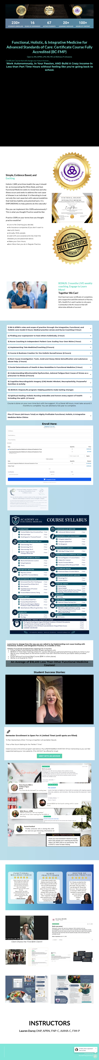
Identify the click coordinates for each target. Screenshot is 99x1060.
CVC (72, 472)
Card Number (11, 472)
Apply (88, 456)
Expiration (52, 472)
